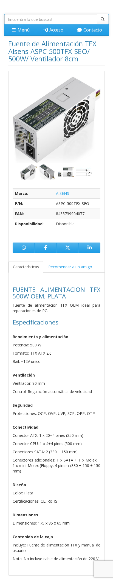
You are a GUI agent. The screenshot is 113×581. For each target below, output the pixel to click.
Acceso (55, 30)
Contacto (92, 30)
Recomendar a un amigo (70, 266)
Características (26, 266)
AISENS (62, 193)
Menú (23, 30)
